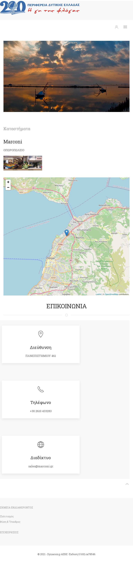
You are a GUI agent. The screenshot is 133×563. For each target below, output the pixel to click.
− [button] (8, 187)
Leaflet (98, 294)
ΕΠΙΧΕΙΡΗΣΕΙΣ (9, 532)
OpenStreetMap (111, 294)
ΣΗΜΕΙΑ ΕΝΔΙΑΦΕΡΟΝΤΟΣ (16, 507)
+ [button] (8, 182)
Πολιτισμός (7, 516)
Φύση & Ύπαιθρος (10, 521)
